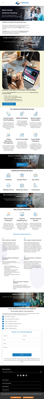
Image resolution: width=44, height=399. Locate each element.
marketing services (23, 31)
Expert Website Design (28, 90)
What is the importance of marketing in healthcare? (32, 258)
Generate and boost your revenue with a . (20, 96)
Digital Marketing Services (18, 22)
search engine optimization (14, 99)
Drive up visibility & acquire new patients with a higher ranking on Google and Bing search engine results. (22, 43)
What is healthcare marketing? (9, 240)
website (19, 27)
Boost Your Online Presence (22, 332)
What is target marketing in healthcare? (33, 240)
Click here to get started (22, 45)
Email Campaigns (22, 139)
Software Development (6, 383)
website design (18, 97)
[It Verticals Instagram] (26, 375)
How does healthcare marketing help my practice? (10, 258)
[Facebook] (18, 375)
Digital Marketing (22, 118)
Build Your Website (9, 103)
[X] (20, 375)
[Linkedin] (23, 375)
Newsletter (6, 369)
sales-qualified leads (11, 92)
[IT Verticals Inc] (22, 3)
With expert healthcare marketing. (22, 158)
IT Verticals (4, 31)
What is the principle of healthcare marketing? (21, 282)
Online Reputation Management (8, 141)
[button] (41, 372)
